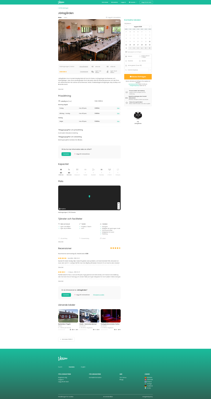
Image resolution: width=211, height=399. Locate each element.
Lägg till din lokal (146, 2)
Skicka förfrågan (139, 77)
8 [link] (145, 35)
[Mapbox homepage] (62, 209)
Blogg (121, 379)
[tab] (89, 108)
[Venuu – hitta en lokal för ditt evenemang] (61, 2)
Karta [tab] (65, 17)
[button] (60, 40)
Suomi (60, 367)
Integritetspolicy (148, 397)
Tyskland (150, 386)
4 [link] (130, 35)
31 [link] (141, 32)
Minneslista (114, 2)
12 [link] (134, 38)
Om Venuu (123, 377)
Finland (149, 382)
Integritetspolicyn (134, 85)
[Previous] (60, 316)
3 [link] (126, 35)
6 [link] (149, 48)
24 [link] (126, 45)
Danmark (150, 379)
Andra (149, 388)
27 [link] (126, 32)
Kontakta (66, 154)
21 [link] (141, 41)
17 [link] (126, 41)
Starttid (130, 61)
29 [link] (134, 32)
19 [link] (134, 41)
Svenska (132, 2)
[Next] (75, 316)
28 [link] (130, 32)
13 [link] (137, 38)
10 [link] (126, 38)
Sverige (149, 384)
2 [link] (149, 32)
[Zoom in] (118, 203)
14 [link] (141, 38)
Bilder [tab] (60, 17)
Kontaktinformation (95, 377)
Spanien (149, 377)
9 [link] (149, 35)
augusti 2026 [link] (138, 26)
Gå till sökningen (63, 8)
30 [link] (138, 32)
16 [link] (149, 38)
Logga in (123, 2)
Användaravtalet (133, 84)
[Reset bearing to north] (118, 208)
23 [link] (149, 41)
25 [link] (130, 45)
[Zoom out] (118, 206)
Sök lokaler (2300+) (67, 339)
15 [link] (145, 38)
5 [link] (145, 48)
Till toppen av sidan (98, 295)
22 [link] (145, 41)
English (83, 367)
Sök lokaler (105, 2)
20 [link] (138, 41)
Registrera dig (62, 377)
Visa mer (60, 89)
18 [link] (130, 41)
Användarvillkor (108, 397)
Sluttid (144, 61)
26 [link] (134, 45)
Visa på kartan (83, 66)
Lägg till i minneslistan (114, 17)
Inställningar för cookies (65, 397)
